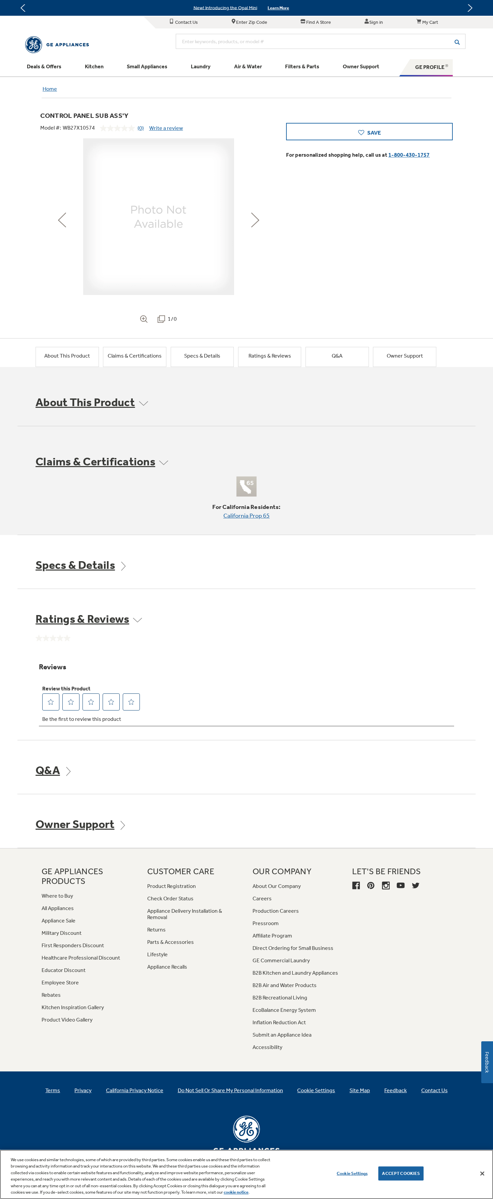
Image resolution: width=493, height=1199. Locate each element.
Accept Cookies (401, 1173)
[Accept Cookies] (482, 1173)
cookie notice (236, 1192)
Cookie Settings (352, 1173)
